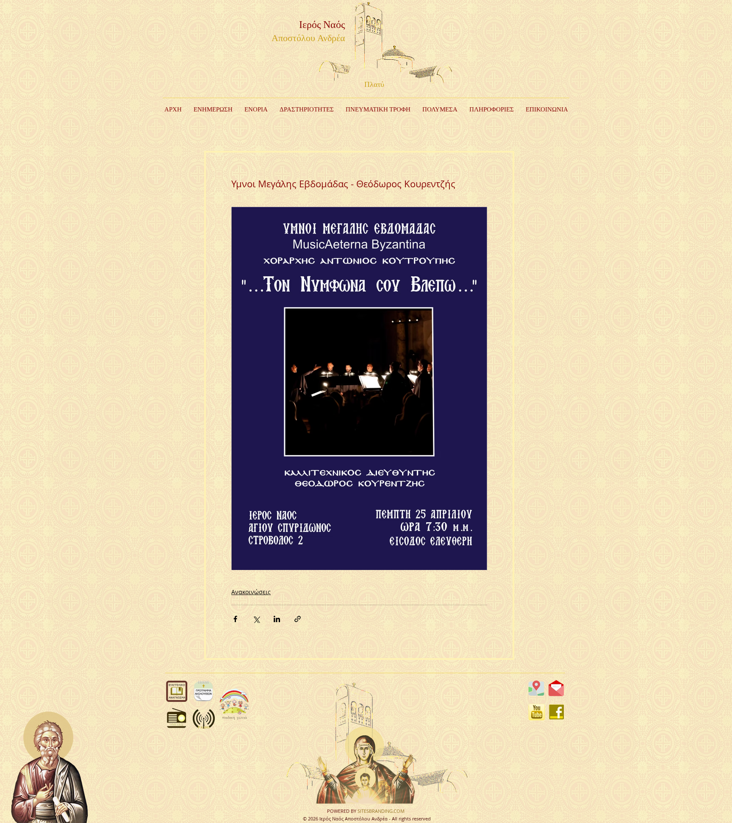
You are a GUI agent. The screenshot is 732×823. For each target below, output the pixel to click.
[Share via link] (298, 619)
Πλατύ (374, 84)
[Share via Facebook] (235, 619)
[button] (307, 110)
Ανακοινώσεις (251, 592)
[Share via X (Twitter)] (256, 619)
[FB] (557, 712)
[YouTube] (537, 712)
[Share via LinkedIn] (277, 619)
